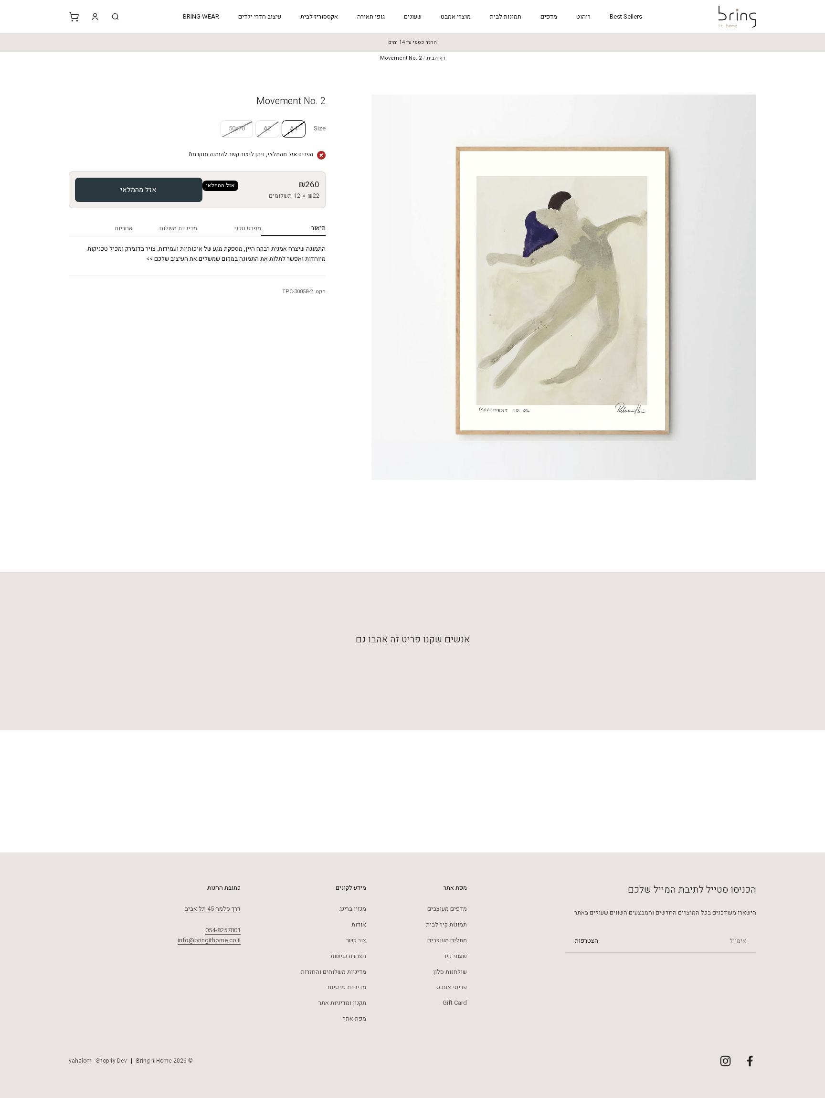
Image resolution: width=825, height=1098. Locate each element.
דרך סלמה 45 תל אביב (213, 908)
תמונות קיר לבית (446, 924)
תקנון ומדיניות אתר (342, 1002)
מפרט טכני (247, 228)
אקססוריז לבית (319, 16)
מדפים (548, 16)
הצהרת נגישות (348, 955)
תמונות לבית (505, 16)
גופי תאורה (371, 16)
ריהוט (583, 16)
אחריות (124, 228)
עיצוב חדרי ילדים (259, 16)
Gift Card (455, 1002)
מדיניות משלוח (178, 228)
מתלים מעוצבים (447, 940)
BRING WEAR (201, 16)
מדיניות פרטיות (347, 986)
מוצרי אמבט (456, 16)
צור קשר (356, 940)
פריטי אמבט (451, 986)
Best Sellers (626, 16)
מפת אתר (354, 1018)
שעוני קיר (455, 955)
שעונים (413, 16)
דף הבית (436, 58)
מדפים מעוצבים (447, 908)
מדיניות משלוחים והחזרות (333, 971)
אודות (358, 924)
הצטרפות (586, 940)
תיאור (318, 228)
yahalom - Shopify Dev (98, 1060)
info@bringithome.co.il (209, 940)
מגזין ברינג (352, 908)
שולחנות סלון (450, 971)
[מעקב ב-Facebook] (749, 1061)
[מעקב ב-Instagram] (725, 1061)
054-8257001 (223, 930)
